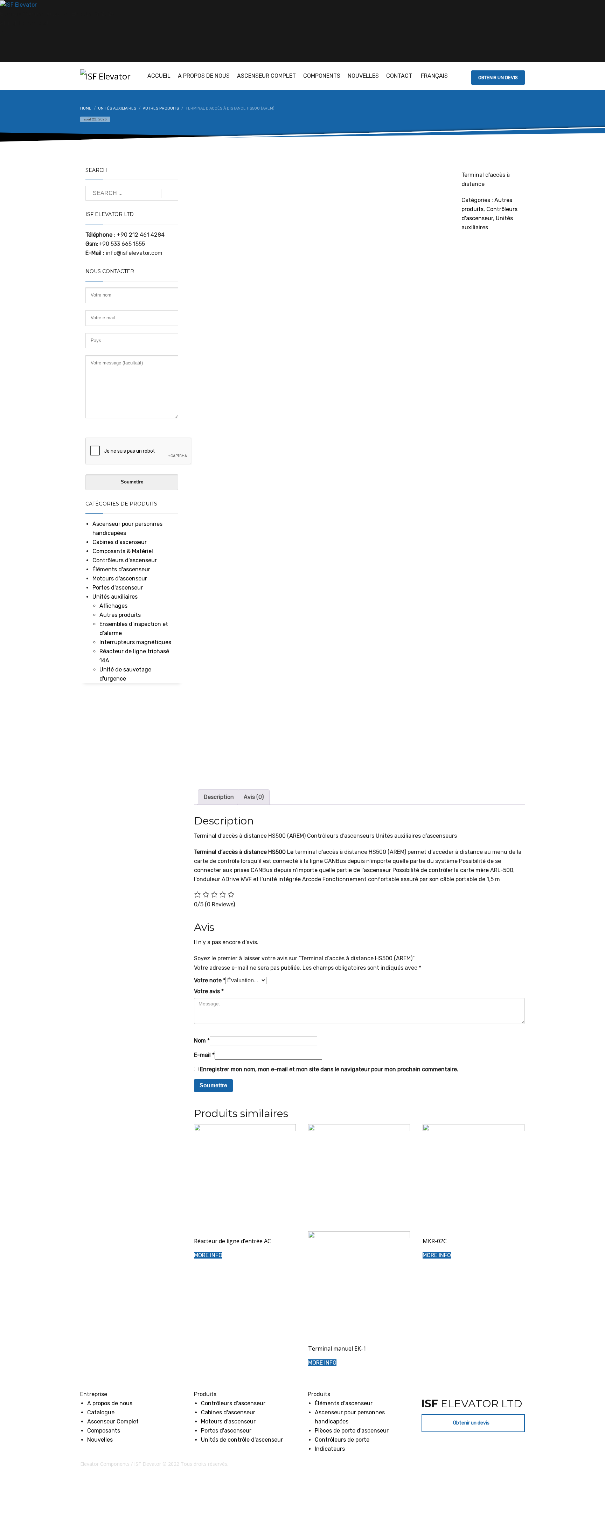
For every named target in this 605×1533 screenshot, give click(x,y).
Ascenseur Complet (113, 1421)
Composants (103, 1430)
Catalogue (100, 1412)
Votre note (209, 980)
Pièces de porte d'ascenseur (352, 1430)
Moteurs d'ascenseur (119, 578)
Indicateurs (330, 1448)
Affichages (113, 605)
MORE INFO (208, 1255)
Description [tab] (219, 797)
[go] (169, 193)
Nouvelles (100, 1439)
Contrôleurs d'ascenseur (124, 560)
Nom (202, 1040)
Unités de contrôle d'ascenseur (242, 1439)
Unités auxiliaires (115, 596)
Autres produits (120, 615)
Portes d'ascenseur (117, 587)
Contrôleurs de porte (342, 1439)
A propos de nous (109, 1403)
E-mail (204, 1055)
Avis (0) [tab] (254, 797)
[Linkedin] (9, 32)
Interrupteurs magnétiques (135, 642)
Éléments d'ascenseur (121, 569)
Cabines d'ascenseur (119, 542)
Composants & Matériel (122, 551)
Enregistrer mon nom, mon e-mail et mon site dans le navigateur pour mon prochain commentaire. (329, 1069)
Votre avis (209, 991)
